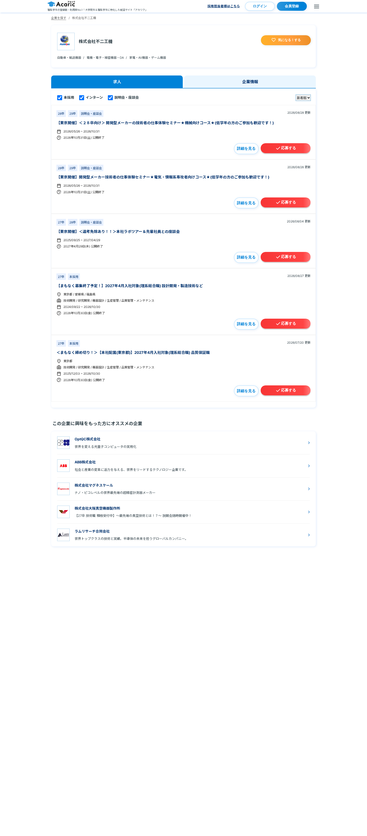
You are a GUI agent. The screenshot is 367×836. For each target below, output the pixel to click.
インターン (94, 97)
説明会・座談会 (126, 97)
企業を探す (58, 18)
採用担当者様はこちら (223, 6)
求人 (117, 81)
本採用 (68, 97)
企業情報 (250, 81)
